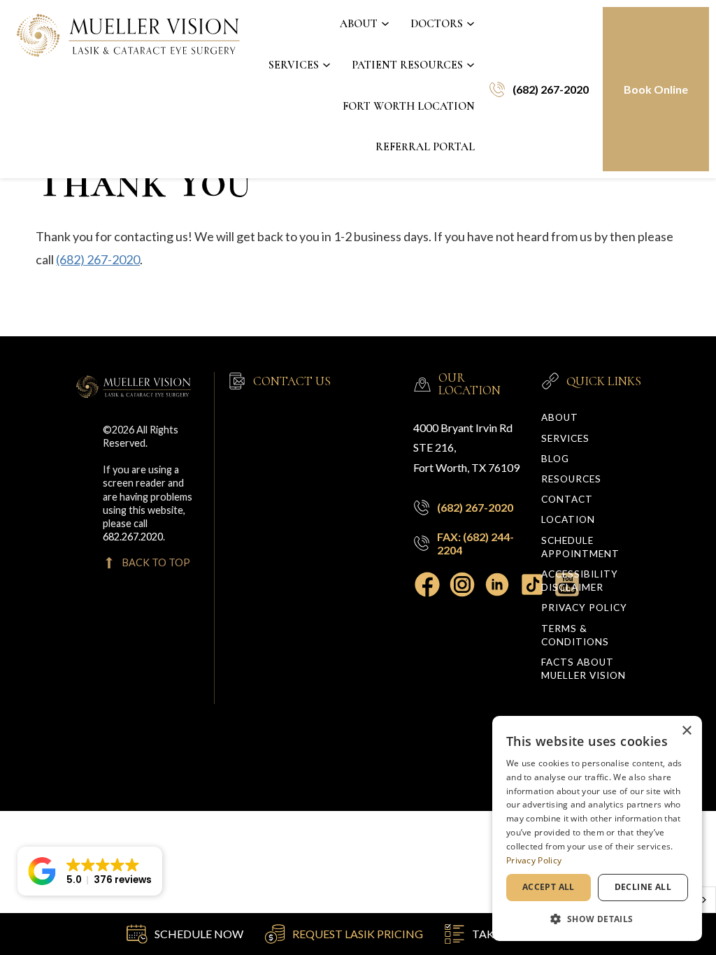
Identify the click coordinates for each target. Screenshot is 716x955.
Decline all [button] (643, 887)
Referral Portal (425, 147)
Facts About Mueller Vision (583, 668)
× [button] (686, 731)
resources (571, 478)
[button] (89, 871)
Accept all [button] (548, 887)
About (359, 24)
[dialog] (597, 828)
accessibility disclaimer (579, 580)
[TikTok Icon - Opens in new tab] (535, 584)
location (568, 519)
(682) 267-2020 (98, 259)
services (565, 438)
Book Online (656, 89)
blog (555, 458)
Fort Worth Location (409, 106)
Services (293, 65)
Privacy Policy (584, 607)
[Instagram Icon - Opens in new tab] (465, 584)
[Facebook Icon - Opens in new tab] (430, 584)
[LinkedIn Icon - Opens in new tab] (500, 584)
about (559, 417)
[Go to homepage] (129, 89)
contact (567, 499)
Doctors (436, 24)
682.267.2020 (133, 537)
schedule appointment (580, 547)
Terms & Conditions (575, 635)
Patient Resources (407, 65)
